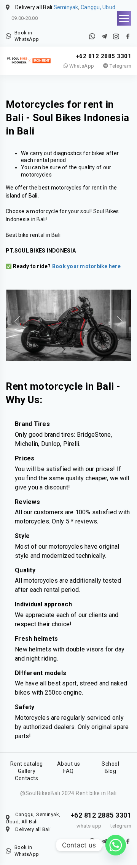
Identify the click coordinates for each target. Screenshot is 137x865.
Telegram (119, 66)
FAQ (68, 771)
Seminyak (66, 7)
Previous (17, 321)
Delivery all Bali (33, 829)
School (110, 764)
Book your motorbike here (86, 266)
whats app (89, 826)
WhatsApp (81, 66)
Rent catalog (26, 764)
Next (119, 321)
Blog (110, 771)
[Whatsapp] (115, 845)
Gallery (27, 771)
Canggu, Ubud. (98, 7)
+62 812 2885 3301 (104, 56)
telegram (120, 826)
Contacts (26, 778)
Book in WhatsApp (26, 36)
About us (68, 764)
